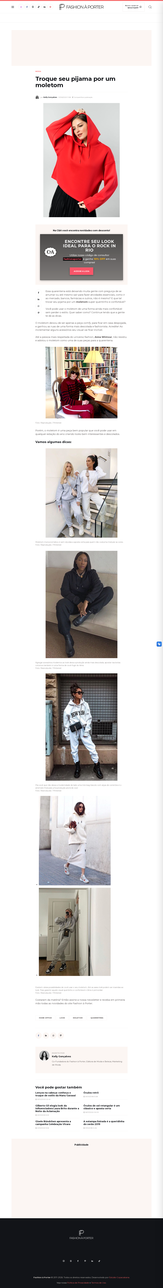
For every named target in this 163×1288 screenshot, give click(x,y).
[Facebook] (27, 7)
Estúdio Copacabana (119, 1277)
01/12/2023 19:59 (43, 1128)
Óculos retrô (91, 1092)
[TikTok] (38, 7)
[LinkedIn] (44, 7)
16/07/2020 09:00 (92, 1112)
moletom (78, 1018)
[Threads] (32, 7)
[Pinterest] (50, 7)
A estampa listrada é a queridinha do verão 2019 (103, 1123)
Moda (38, 71)
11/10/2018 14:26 (91, 1128)
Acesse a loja (81, 271)
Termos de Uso (98, 1283)
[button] (82, 97)
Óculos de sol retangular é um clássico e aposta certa (101, 1107)
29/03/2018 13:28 (91, 1096)
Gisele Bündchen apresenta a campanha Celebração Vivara (53, 1123)
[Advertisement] (81, 48)
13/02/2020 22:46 (43, 1099)
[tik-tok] (99, 1261)
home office (45, 1018)
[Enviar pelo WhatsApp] (38, 306)
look (62, 1018)
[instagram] (63, 1261)
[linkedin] (92, 1261)
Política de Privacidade (78, 1283)
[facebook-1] (78, 1261)
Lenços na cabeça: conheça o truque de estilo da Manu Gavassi (55, 1094)
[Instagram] (21, 7)
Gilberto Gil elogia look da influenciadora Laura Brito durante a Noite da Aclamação (57, 1108)
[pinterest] (85, 1261)
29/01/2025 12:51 (43, 1115)
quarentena (97, 1018)
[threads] (71, 1261)
